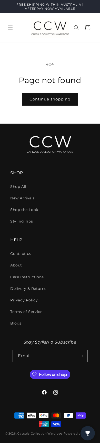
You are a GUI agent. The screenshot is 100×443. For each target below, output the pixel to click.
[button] (10, 27)
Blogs (16, 323)
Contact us (20, 253)
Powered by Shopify (79, 433)
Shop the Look (24, 209)
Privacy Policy (24, 300)
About (16, 265)
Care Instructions (27, 277)
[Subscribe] (81, 356)
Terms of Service (26, 311)
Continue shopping (50, 99)
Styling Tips (21, 221)
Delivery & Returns (28, 288)
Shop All (18, 186)
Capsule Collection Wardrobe (40, 433)
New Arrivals (22, 198)
